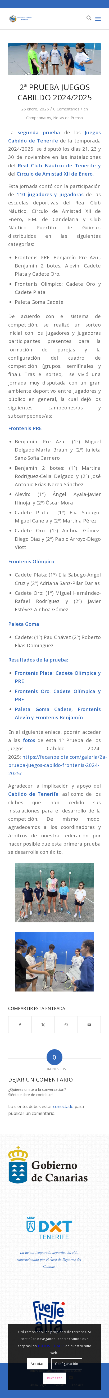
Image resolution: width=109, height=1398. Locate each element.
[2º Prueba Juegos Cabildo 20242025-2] (54, 59)
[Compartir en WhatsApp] (66, 1024)
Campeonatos (38, 117)
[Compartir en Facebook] (19, 1024)
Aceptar (37, 1363)
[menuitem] (86, 18)
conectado (63, 1106)
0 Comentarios (66, 108)
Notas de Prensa (68, 117)
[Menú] (98, 18)
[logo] (45, 18)
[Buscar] (86, 18)
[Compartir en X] (43, 1024)
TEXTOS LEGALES (51, 1346)
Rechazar (54, 1378)
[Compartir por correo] (89, 1024)
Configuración (66, 1363)
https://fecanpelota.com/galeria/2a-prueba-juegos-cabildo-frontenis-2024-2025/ (57, 765)
